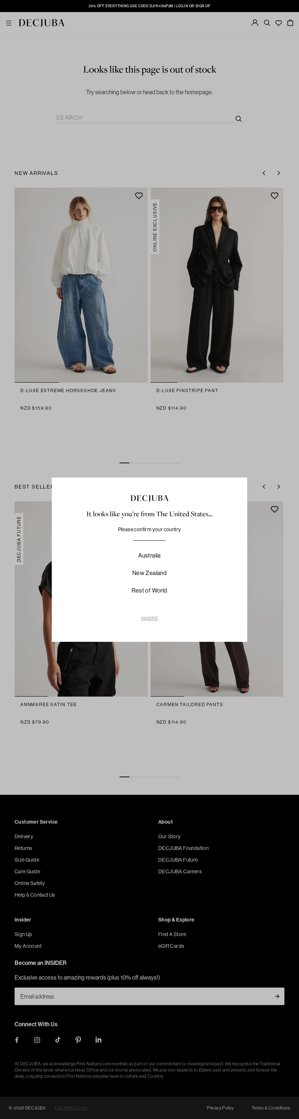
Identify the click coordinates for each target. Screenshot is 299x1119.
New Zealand (149, 572)
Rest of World (149, 590)
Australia (149, 555)
